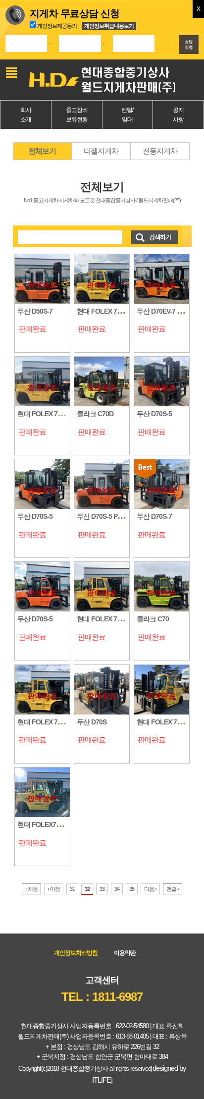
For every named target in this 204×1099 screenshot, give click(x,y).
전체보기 (42, 151)
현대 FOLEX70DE (42, 824)
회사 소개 (25, 114)
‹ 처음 (31, 889)
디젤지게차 (101, 151)
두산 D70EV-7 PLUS (165, 311)
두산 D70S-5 (154, 414)
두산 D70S (91, 722)
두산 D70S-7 (154, 516)
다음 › (150, 889)
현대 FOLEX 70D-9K (46, 414)
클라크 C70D (95, 414)
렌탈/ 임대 (127, 114)
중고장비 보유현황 (77, 114)
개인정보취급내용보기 (109, 26)
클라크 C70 (153, 619)
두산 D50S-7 (34, 311)
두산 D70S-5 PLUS (103, 516)
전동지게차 (160, 151)
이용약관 (125, 952)
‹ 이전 (54, 889)
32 (87, 889)
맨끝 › (172, 889)
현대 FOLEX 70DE (103, 311)
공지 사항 (178, 114)
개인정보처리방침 (76, 952)
